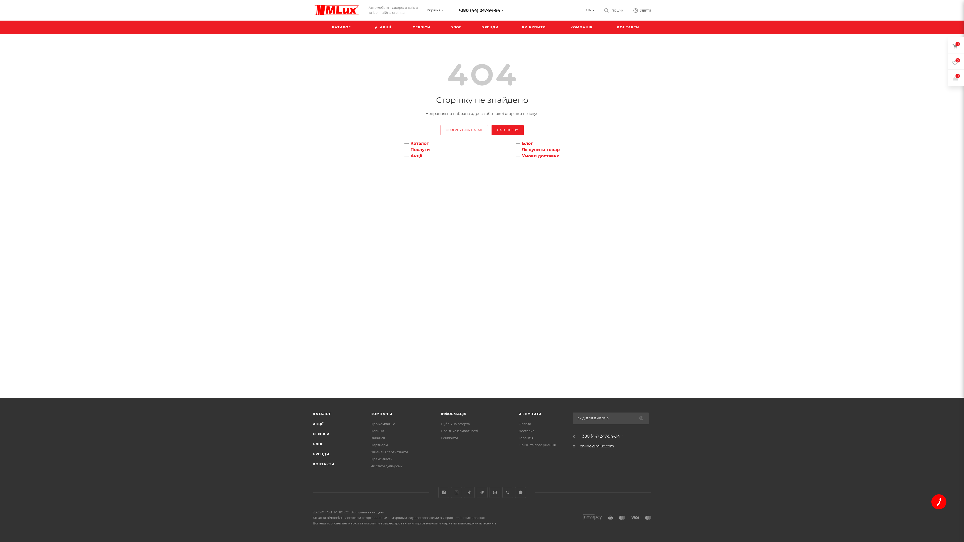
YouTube (495, 492)
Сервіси (321, 434)
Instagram (456, 492)
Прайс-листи (382, 459)
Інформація (454, 414)
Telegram (482, 492)
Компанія (381, 414)
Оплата (525, 424)
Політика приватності (459, 431)
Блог (527, 143)
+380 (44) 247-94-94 (479, 10)
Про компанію (383, 424)
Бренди (321, 454)
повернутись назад (464, 130)
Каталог (419, 143)
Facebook (443, 492)
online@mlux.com (597, 446)
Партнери (379, 445)
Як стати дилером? (386, 466)
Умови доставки (541, 155)
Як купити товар (541, 149)
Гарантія (526, 438)
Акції (416, 155)
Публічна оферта (455, 424)
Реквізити (449, 438)
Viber (507, 492)
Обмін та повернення (537, 445)
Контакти (323, 464)
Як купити (530, 414)
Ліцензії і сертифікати (389, 452)
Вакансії (378, 438)
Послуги (420, 149)
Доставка (526, 431)
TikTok (469, 492)
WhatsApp (520, 492)
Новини (377, 431)
